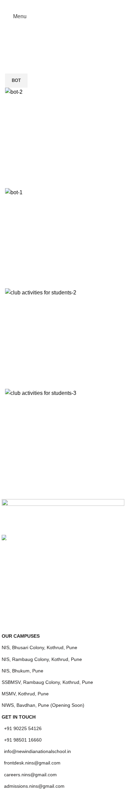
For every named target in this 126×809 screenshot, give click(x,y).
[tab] (16, 81)
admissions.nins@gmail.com (34, 786)
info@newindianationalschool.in (37, 751)
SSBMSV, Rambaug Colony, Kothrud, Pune (47, 682)
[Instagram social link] (63, 5)
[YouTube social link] (71, 5)
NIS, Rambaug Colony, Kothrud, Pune (42, 659)
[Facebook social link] (54, 5)
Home (48, 51)
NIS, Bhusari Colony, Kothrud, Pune (39, 647)
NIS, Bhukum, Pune (22, 670)
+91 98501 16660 (23, 740)
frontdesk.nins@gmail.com (32, 762)
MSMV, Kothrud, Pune (25, 693)
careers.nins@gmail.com (30, 774)
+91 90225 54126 (23, 728)
